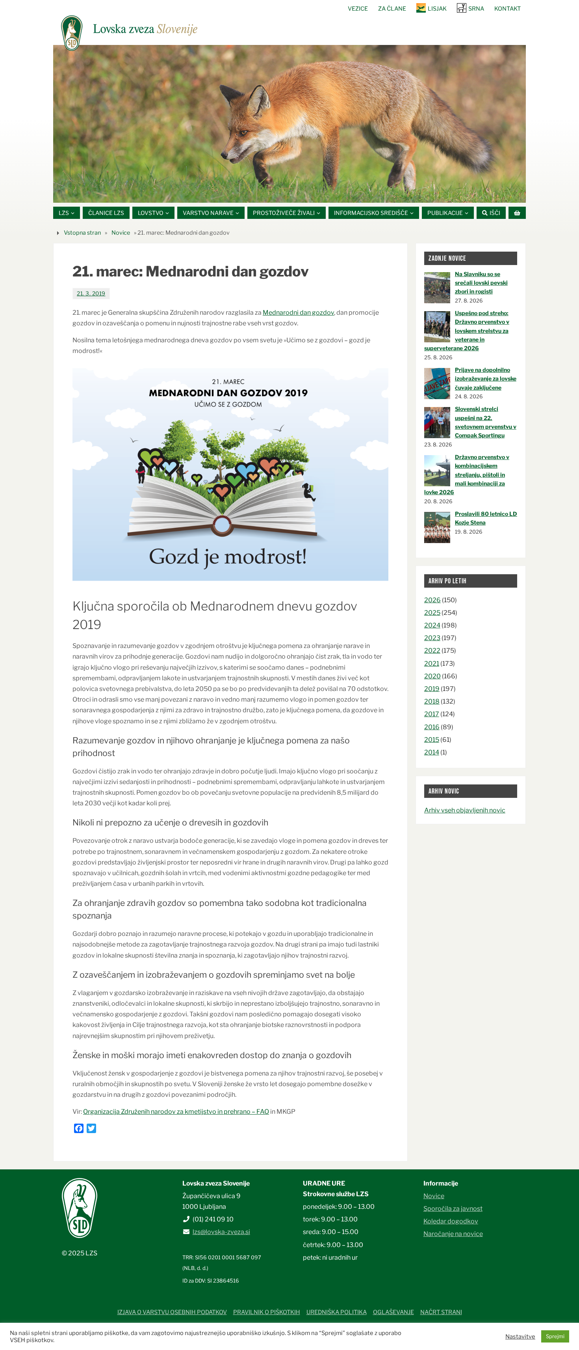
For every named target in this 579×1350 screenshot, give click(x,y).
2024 (432, 625)
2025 (432, 612)
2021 (431, 663)
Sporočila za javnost (452, 1208)
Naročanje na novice (453, 1234)
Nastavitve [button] (520, 1336)
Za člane (392, 8)
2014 (431, 752)
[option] (289, 124)
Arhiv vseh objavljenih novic (464, 810)
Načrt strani (441, 1312)
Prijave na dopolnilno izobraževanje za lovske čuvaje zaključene (485, 378)
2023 (432, 638)
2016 (432, 727)
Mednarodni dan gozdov (298, 312)
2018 (432, 701)
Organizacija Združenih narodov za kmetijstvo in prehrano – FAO (176, 1111)
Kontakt (507, 8)
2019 (432, 689)
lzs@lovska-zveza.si (221, 1232)
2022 (432, 650)
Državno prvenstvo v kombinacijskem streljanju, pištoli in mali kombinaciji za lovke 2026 (466, 475)
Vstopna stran (82, 232)
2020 (432, 676)
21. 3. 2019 (91, 293)
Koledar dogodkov (450, 1221)
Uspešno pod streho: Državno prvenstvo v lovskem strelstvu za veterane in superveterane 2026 (466, 331)
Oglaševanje (393, 1312)
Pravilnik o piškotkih (266, 1312)
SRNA (476, 8)
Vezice (358, 8)
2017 (431, 714)
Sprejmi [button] (555, 1336)
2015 (431, 739)
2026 (432, 600)
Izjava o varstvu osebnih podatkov (172, 1312)
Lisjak (437, 8)
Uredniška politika (336, 1312)
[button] (266, 192)
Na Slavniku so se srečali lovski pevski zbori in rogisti (481, 283)
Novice (120, 232)
